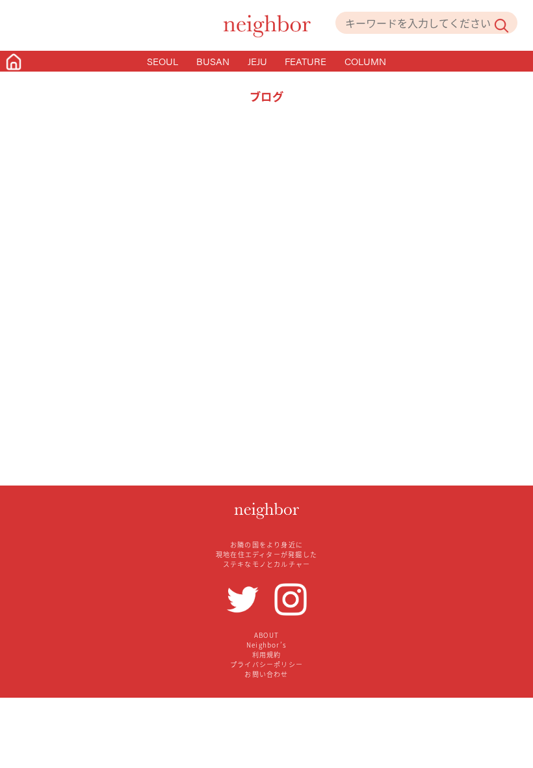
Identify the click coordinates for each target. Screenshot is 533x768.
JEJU (257, 61)
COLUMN (365, 61)
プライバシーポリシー (266, 664)
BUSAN (212, 61)
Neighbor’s (266, 645)
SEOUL (162, 61)
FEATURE (305, 61)
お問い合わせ (266, 674)
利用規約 (266, 654)
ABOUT (266, 635)
